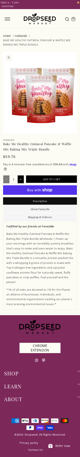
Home (7, 36)
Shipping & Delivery (40, 217)
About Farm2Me (40, 209)
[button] (7, 19)
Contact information (42, 450)
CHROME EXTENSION (40, 347)
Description (40, 201)
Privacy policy (29, 443)
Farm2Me (21, 36)
